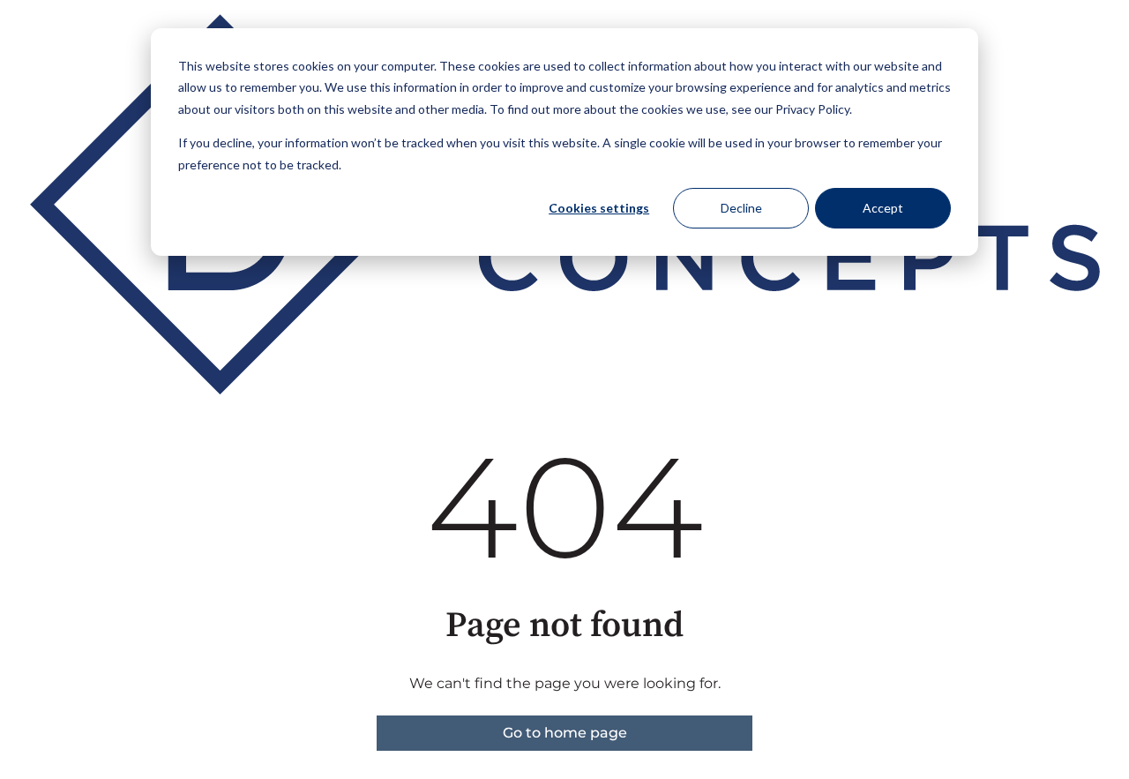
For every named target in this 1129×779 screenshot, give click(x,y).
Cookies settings (599, 207)
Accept (883, 207)
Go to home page (565, 732)
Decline (741, 207)
